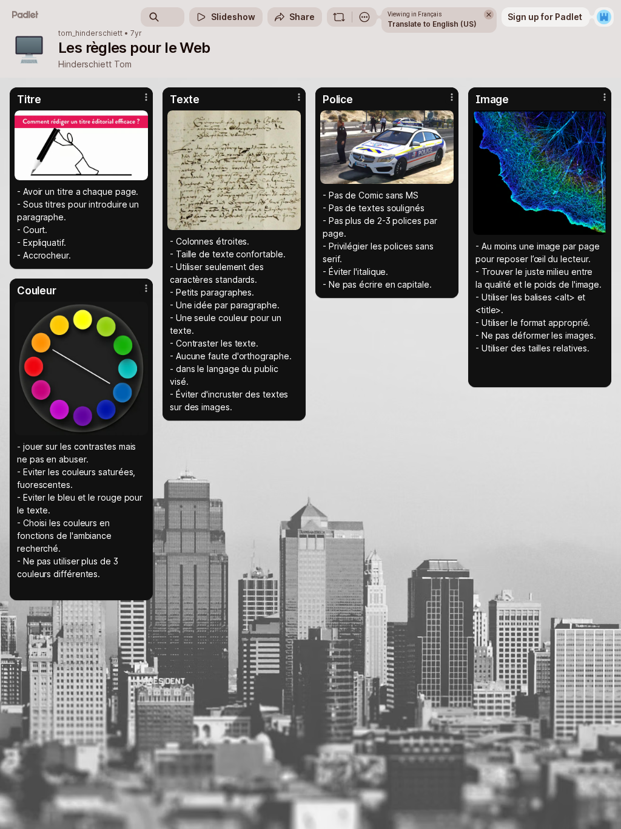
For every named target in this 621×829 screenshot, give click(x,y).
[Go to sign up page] (604, 17)
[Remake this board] (339, 17)
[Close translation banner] (489, 14)
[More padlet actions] (364, 17)
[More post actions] (138, 102)
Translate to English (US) (432, 24)
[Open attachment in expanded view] (81, 145)
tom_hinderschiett (90, 33)
